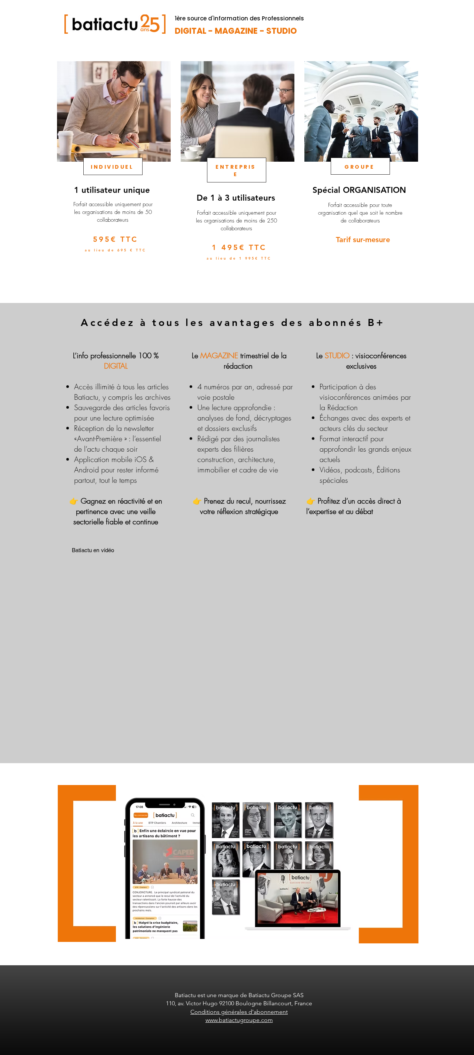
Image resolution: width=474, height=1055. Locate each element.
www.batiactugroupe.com (239, 1019)
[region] (113, 174)
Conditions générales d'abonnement (239, 1011)
